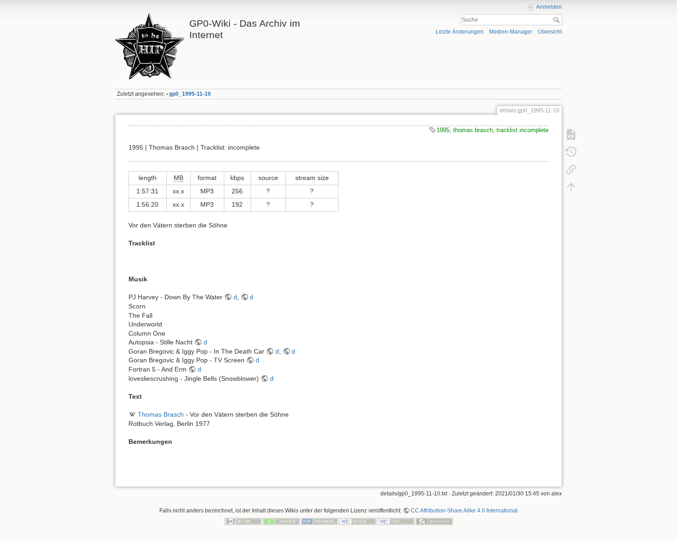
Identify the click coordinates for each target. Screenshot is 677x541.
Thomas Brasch (161, 414)
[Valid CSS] (396, 521)
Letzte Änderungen (460, 32)
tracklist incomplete (522, 130)
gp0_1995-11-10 (190, 94)
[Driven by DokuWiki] (434, 521)
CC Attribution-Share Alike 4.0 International (464, 510)
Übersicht (550, 32)
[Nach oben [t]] (571, 187)
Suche (557, 20)
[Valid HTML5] (357, 521)
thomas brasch (473, 130)
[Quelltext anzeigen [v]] (571, 134)
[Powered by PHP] (319, 521)
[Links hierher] (571, 169)
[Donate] (281, 521)
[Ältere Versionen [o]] (571, 152)
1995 (443, 130)
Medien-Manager (510, 32)
